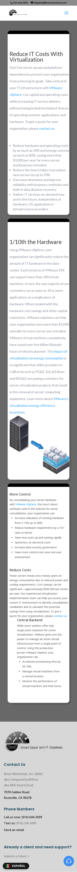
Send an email (14, 830)
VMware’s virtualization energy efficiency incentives (39, 405)
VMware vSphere (26, 504)
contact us (47, 128)
